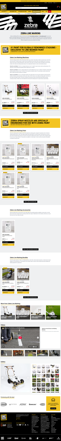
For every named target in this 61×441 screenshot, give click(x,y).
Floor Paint (33, 425)
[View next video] (38, 338)
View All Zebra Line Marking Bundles (30, 297)
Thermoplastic (34, 424)
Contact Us (53, 424)
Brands (33, 429)
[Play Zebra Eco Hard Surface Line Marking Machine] (6, 353)
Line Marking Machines (22, 11)
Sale (49, 11)
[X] (56, 2)
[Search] (46, 8)
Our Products (4, 11)
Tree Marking (43, 430)
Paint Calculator (53, 429)
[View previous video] (2, 338)
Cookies (52, 421)
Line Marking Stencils (35, 418)
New (46, 11)
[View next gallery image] (28, 378)
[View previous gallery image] (2, 378)
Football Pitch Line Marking (45, 424)
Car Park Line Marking (44, 416)
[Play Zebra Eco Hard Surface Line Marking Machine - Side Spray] (18, 353)
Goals (43, 11)
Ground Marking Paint (44, 417)
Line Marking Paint (13, 11)
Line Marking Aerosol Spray (45, 426)
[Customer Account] (60, 7)
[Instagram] (60, 2)
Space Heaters (53, 430)
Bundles (29, 11)
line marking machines (34, 36)
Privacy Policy (53, 422)
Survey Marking (43, 429)
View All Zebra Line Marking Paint (30, 201)
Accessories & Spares (35, 426)
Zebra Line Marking (36, 11)
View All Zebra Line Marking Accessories (30, 249)
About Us (52, 425)
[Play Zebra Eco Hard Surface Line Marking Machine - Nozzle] (30, 353)
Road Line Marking (44, 421)
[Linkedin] (18, 419)
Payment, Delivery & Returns (55, 418)
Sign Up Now (53, 408)
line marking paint (43, 36)
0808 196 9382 (36, 5)
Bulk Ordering (53, 417)
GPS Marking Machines (35, 420)
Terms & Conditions (54, 420)
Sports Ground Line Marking (45, 422)
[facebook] (17, 419)
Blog (52, 416)
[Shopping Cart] (57, 7)
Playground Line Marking (45, 420)
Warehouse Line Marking (45, 418)
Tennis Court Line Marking (45, 425)
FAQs (52, 426)
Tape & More (34, 430)
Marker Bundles (34, 422)
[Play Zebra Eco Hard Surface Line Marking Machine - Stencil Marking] (42, 353)
